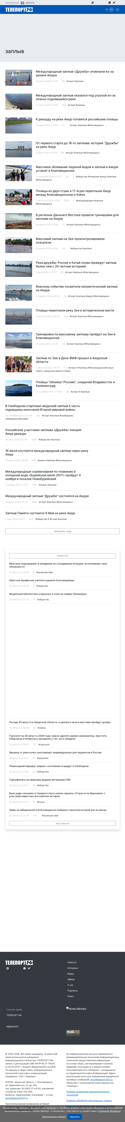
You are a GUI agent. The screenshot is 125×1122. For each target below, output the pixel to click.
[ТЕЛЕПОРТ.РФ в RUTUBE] (114, 2)
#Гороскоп (44, 744)
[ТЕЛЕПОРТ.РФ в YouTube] (119, 2)
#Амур (103, 176)
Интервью (73, 968)
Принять (75, 1116)
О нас (70, 985)
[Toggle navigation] (116, 9)
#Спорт (70, 81)
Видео (71, 973)
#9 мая (53, 519)
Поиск (71, 996)
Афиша (71, 979)
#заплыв (78, 81)
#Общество (81, 176)
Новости (72, 962)
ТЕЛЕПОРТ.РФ (14, 1015)
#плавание (93, 176)
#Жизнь (42, 460)
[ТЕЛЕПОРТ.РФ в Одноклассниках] (105, 2)
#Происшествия (44, 572)
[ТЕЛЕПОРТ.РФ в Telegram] (97, 2)
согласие (51, 1108)
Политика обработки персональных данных (89, 1100)
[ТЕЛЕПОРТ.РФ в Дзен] (109, 2)
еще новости (62, 823)
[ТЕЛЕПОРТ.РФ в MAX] (92, 2)
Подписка (73, 990)
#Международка (85, 200)
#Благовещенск (96, 125)
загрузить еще (62, 531)
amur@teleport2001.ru (16, 1098)
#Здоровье (42, 758)
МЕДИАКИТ (13, 1026)
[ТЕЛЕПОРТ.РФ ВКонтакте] (101, 2)
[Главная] (19, 9)
